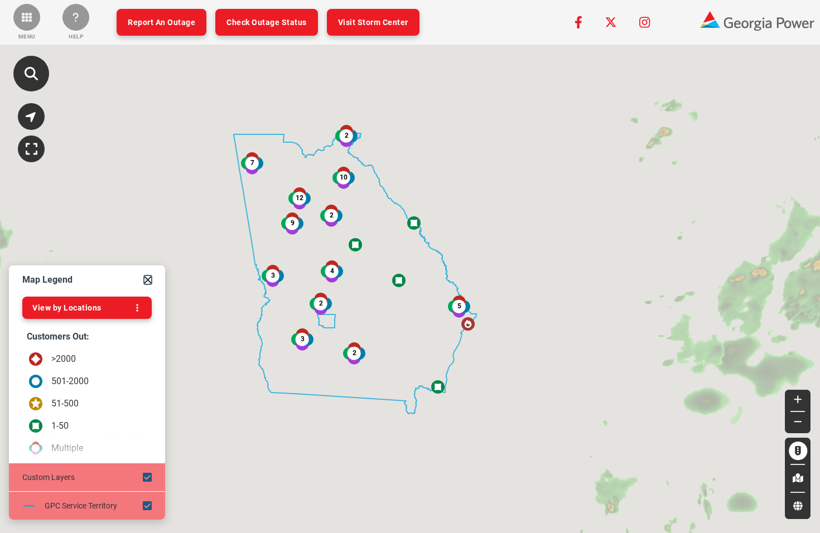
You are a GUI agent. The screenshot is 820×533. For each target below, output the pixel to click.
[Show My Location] (31, 116)
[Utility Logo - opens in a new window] (757, 22)
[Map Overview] (31, 148)
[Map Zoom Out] (798, 422)
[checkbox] (87, 477)
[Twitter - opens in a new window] (610, 22)
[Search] (31, 73)
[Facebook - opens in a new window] (578, 22)
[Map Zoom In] (798, 400)
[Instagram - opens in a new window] (644, 22)
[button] (26, 22)
